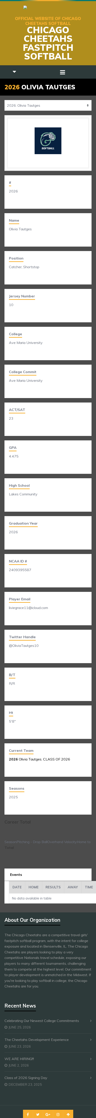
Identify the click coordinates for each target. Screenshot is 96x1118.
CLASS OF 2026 (56, 759)
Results (53, 887)
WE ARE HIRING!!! (19, 1059)
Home (34, 887)
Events (16, 874)
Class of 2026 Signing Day (25, 1077)
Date (17, 887)
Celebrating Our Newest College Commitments (41, 1020)
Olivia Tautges (25, 759)
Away (73, 887)
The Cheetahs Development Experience (36, 1039)
